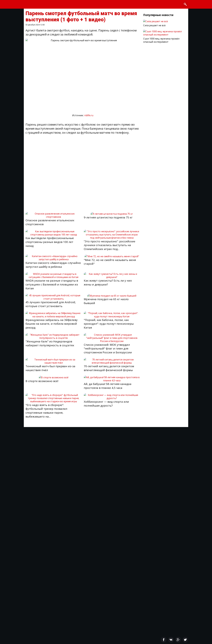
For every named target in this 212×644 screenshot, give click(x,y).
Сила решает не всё (154, 25)
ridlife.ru (88, 115)
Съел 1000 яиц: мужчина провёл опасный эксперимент (161, 40)
